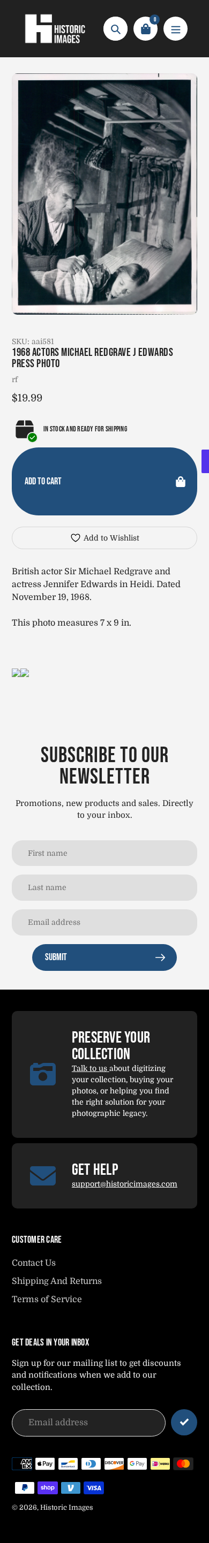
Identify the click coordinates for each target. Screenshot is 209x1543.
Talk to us (90, 1068)
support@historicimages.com (124, 1184)
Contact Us (34, 1263)
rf (15, 379)
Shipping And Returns (57, 1281)
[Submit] (184, 1422)
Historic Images (66, 1507)
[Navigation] (175, 29)
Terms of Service (47, 1299)
